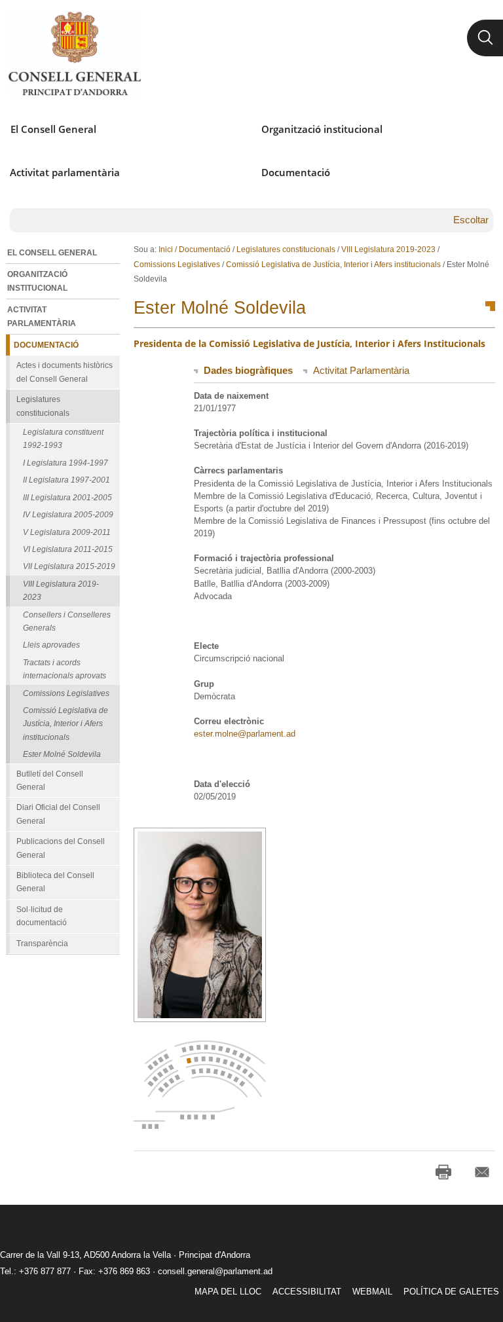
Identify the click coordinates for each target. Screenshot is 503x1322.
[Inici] (74, 54)
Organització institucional (321, 129)
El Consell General (53, 129)
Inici (165, 249)
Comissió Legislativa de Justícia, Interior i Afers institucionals (333, 264)
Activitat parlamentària (65, 172)
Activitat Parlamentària (361, 370)
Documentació (295, 172)
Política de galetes (451, 1291)
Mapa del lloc (228, 1291)
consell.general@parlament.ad (215, 1271)
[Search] (485, 38)
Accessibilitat (306, 1291)
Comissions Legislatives (177, 264)
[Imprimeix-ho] (443, 1172)
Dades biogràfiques (248, 370)
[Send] (482, 1172)
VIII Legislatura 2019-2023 (388, 249)
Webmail (372, 1291)
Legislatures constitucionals (285, 249)
